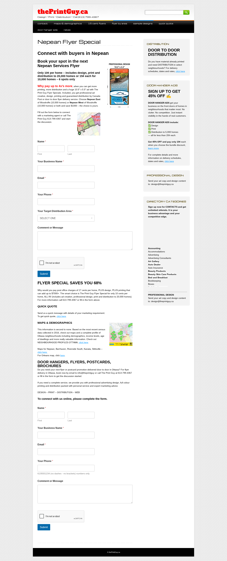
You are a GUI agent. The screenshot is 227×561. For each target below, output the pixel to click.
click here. (42, 352)
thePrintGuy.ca (63, 11)
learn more (153, 148)
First (40, 154)
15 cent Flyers (97, 23)
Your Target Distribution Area (55, 211)
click (167, 161)
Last (70, 154)
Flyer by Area (119, 23)
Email (42, 178)
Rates (67, 29)
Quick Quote (166, 23)
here (62, 355)
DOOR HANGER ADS (48, 29)
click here (61, 316)
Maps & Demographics (68, 23)
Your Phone (45, 194)
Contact (43, 23)
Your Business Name (51, 161)
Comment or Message (50, 227)
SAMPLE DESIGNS (143, 23)
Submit (44, 273)
